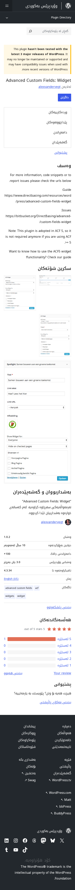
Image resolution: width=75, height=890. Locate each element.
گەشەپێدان (59, 142)
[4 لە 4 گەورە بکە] (66, 365)
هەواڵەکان (64, 733)
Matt (66, 800)
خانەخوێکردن (63, 740)
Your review (62, 673)
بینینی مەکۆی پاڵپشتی (55, 702)
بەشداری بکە (27, 760)
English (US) (11, 579)
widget (21, 596)
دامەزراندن (60, 132)
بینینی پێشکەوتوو (59, 607)
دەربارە (66, 726)
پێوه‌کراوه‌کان (27, 740)
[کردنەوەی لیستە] (6, 6)
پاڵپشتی (65, 766)
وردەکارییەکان (58, 112)
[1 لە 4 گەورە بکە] (66, 280)
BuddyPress (61, 813)
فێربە (67, 760)
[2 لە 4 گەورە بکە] (31, 280)
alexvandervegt (49, 87)
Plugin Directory (61, 17)
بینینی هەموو (13, 673)
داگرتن (64, 97)
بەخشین (29, 773)
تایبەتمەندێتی (61, 747)
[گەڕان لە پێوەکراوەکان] (30, 31)
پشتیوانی (60, 152)
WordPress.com (58, 793)
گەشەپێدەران (62, 773)
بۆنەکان (31, 766)
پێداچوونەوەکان (57, 122)
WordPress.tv (60, 780)
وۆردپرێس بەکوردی (49, 831)
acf (36, 588)
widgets (9, 596)
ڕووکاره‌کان (29, 733)
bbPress (63, 807)
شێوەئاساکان (27, 747)
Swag (30, 780)
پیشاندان (30, 726)
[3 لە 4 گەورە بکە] (66, 319)
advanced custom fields (18, 588)
